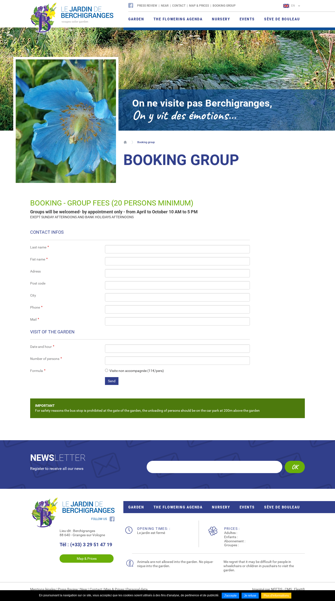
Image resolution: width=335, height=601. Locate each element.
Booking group (224, 5)
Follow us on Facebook (130, 5)
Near (164, 5)
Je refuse (250, 595)
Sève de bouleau (282, 507)
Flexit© (299, 589)
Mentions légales (43, 589)
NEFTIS (276, 589)
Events (247, 507)
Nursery (221, 507)
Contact (178, 5)
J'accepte (230, 595)
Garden (136, 507)
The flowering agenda (178, 507)
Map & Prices (199, 5)
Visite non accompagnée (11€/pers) (136, 371)
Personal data (137, 589)
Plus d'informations (276, 595)
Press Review (147, 5)
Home (125, 142)
